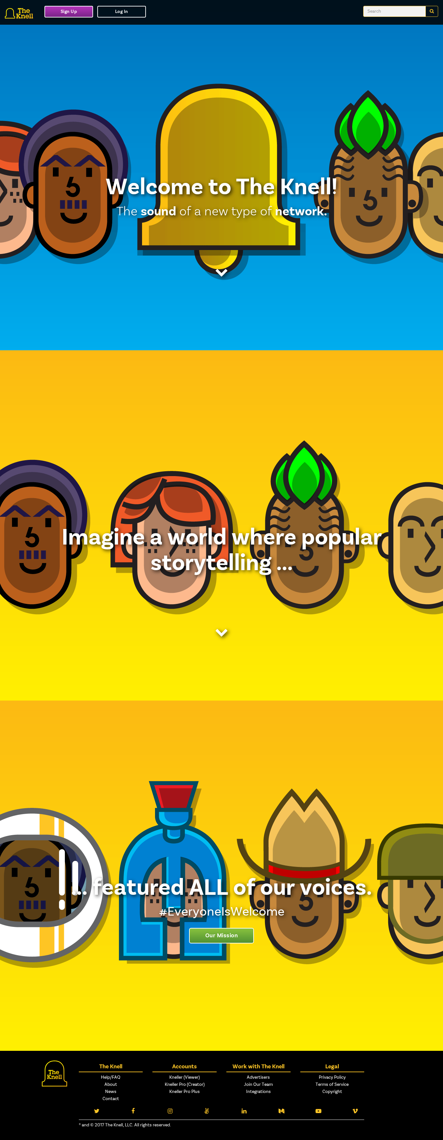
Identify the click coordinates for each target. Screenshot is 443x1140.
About (110, 1084)
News (110, 1091)
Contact (110, 1099)
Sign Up (69, 11)
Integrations (258, 1091)
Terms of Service (332, 1084)
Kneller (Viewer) (184, 1077)
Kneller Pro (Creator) (185, 1084)
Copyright (332, 1091)
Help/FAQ (110, 1077)
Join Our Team (258, 1084)
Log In (121, 11)
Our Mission (221, 936)
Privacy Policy (332, 1077)
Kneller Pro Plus (184, 1091)
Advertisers (258, 1077)
